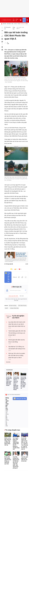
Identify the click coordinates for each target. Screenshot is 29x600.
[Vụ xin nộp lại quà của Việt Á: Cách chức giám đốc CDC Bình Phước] (9, 374)
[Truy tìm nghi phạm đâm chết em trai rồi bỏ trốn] (24, 453)
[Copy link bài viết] (22, 277)
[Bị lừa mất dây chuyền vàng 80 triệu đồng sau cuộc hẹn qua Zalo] (7, 453)
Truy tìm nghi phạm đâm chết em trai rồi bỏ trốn (24, 459)
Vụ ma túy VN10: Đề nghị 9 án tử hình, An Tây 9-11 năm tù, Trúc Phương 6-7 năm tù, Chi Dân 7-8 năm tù (24, 443)
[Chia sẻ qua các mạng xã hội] (25, 277)
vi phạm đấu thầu (14, 308)
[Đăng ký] (20, 398)
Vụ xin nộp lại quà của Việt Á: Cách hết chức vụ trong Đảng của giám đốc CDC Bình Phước (16, 383)
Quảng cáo (17, 20)
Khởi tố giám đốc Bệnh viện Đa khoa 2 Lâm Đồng (16, 341)
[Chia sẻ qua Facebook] (19, 277)
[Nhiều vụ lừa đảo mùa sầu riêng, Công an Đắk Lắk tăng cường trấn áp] (7, 435)
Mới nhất (4, 23)
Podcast (4, 19)
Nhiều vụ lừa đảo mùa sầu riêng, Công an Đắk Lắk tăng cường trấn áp (7, 441)
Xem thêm (8, 362)
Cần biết (13, 20)
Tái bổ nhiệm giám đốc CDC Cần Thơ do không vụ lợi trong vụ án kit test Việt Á (17, 333)
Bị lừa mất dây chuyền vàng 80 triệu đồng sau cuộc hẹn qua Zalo (7, 460)
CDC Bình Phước (22, 305)
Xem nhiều (9, 23)
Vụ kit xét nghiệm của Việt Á (18, 317)
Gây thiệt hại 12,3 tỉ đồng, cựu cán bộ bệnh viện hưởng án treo (16, 347)
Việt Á (6, 308)
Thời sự (15, 23)
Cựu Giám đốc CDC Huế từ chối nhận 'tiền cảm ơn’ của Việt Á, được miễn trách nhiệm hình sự (16, 324)
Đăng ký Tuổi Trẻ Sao (24, 20)
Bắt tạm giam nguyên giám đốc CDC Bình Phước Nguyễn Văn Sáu (21, 254)
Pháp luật (23, 23)
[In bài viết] (2, 50)
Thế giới (18, 23)
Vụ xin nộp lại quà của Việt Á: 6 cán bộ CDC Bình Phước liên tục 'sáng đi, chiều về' (23, 382)
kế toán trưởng (12, 305)
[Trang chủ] (1, 24)
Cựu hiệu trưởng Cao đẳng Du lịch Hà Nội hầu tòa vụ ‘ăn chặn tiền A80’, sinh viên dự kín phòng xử (16, 462)
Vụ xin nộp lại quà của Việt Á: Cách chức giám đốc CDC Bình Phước (9, 381)
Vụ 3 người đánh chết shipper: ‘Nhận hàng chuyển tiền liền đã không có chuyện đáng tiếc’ (16, 443)
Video (12, 23)
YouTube (9, 19)
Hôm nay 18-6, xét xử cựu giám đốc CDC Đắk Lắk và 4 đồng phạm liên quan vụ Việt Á (16, 355)
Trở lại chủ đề (7, 28)
